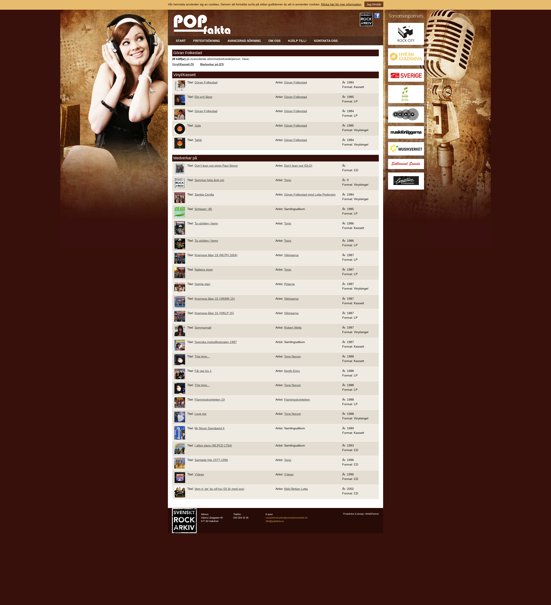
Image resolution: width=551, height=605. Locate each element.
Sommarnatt (203, 327)
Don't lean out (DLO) (298, 165)
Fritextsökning (206, 40)
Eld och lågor (203, 97)
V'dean (199, 474)
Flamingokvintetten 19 (210, 399)
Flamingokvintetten (297, 399)
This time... (202, 356)
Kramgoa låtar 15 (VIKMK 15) (215, 298)
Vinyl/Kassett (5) (183, 64)
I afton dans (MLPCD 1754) (213, 445)
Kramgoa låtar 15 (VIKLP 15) (214, 313)
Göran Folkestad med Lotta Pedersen (310, 194)
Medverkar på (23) (212, 64)
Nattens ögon (204, 269)
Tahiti (198, 140)
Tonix (287, 180)
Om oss (274, 40)
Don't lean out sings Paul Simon (216, 165)
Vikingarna (291, 255)
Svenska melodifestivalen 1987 (216, 342)
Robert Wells (293, 327)
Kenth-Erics (292, 371)
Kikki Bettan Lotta (296, 489)
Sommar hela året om (209, 180)
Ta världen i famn (206, 223)
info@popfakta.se (275, 521)
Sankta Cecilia (204, 194)
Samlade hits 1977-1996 (211, 460)
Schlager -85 (203, 209)
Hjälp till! (297, 40)
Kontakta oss (325, 40)
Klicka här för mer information (341, 4)
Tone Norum (292, 356)
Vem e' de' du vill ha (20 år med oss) (219, 489)
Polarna (289, 284)
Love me (200, 413)
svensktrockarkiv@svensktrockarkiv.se (287, 517)
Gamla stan (202, 284)
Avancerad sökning (244, 40)
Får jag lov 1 (203, 371)
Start (181, 40)
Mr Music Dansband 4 (209, 428)
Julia (198, 125)
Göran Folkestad (206, 82)
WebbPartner (372, 514)
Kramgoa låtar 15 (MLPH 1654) (216, 255)
